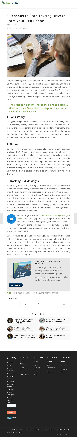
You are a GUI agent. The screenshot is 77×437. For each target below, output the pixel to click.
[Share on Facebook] (13, 304)
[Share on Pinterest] (38, 304)
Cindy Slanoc (26, 28)
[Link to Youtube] (69, 434)
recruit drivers (37, 293)
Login (36, 361)
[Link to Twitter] (60, 434)
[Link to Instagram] (63, 434)
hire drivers (11, 25)
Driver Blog (24, 374)
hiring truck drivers (21, 293)
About (63, 361)
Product (50, 361)
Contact (63, 365)
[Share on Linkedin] (51, 304)
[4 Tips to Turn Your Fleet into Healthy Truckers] (1, 218)
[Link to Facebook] (57, 434)
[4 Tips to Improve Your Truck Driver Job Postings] (75, 218)
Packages (50, 372)
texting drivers (51, 293)
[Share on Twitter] (26, 304)
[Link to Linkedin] (66, 434)
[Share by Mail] (64, 304)
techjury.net (29, 111)
